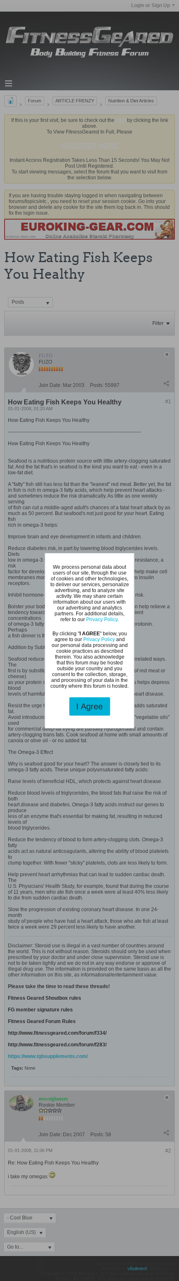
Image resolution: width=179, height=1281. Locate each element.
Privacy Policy (101, 619)
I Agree (89, 706)
